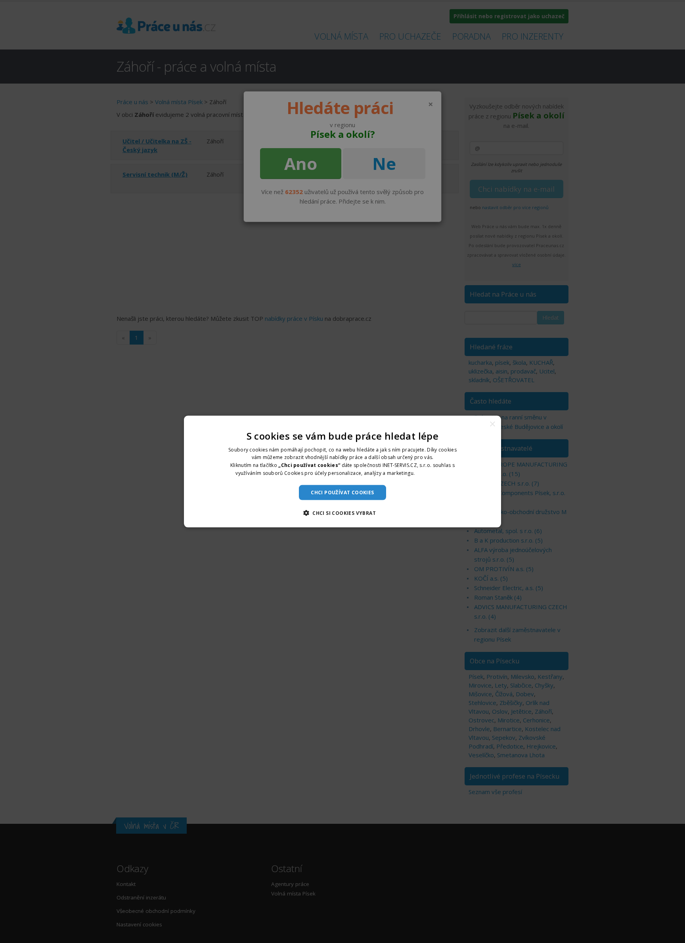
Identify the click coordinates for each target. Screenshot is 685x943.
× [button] (492, 424)
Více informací (433, 473)
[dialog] (342, 471)
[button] (342, 513)
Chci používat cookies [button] (342, 492)
